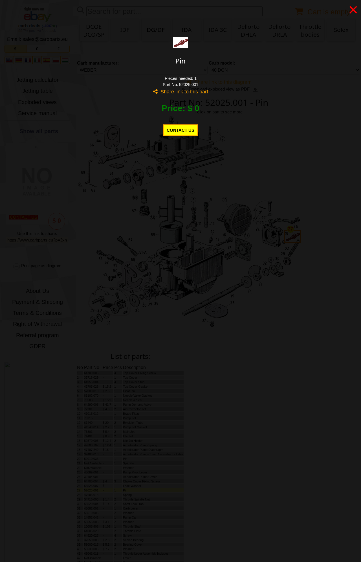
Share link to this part (183, 92)
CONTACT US (180, 130)
